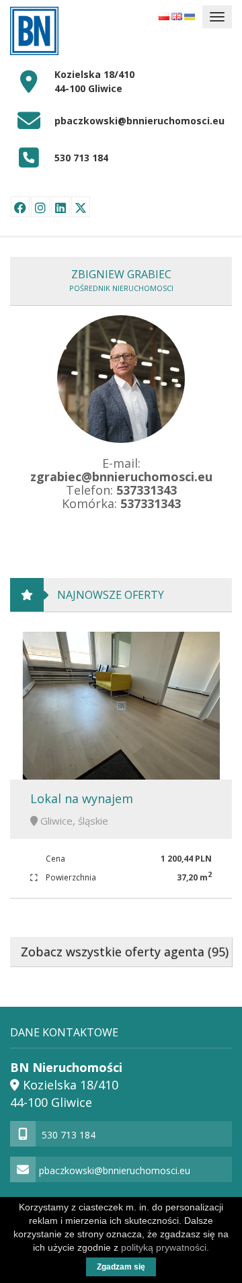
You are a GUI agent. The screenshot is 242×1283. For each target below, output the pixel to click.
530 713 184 (81, 157)
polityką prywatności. (165, 1247)
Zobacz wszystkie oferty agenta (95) (125, 952)
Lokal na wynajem (81, 798)
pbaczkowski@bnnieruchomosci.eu (139, 120)
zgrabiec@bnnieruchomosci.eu (121, 476)
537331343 (146, 490)
